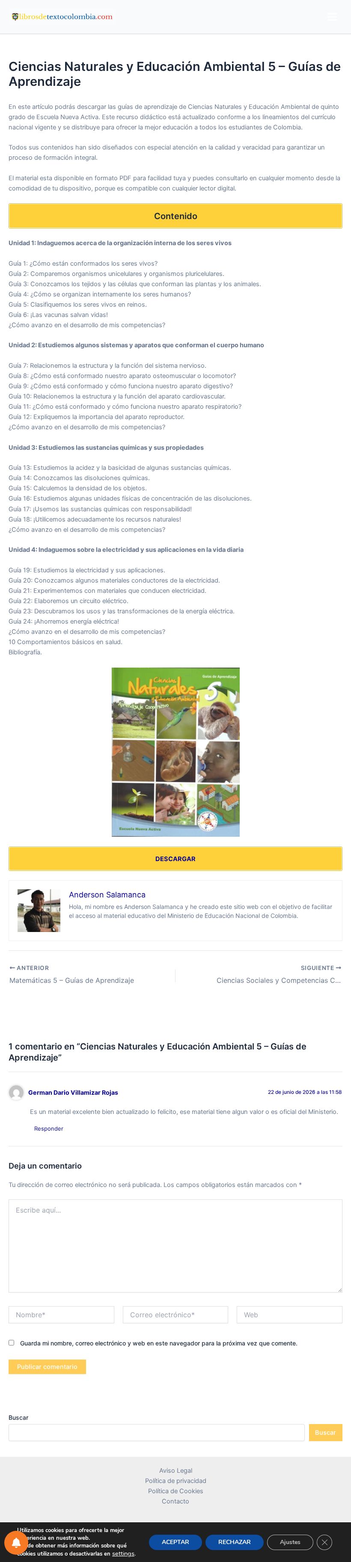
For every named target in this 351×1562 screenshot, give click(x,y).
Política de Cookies (175, 1491)
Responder (48, 1128)
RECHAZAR (234, 1542)
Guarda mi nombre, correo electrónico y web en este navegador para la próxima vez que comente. (158, 1343)
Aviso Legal (175, 1470)
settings (123, 1553)
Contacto (175, 1501)
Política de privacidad (175, 1481)
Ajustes (290, 1542)
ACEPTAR (175, 1542)
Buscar (18, 1417)
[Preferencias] (16, 1543)
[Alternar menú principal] (332, 17)
